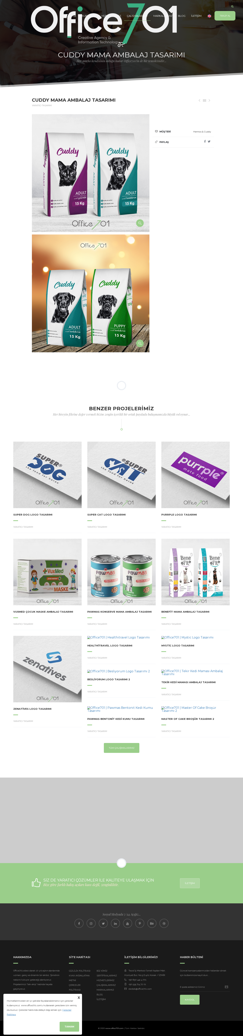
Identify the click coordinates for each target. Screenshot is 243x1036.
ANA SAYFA (69, 15)
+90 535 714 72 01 (137, 984)
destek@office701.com (140, 989)
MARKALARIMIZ (162, 15)
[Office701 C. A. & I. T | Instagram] (91, 923)
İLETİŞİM (196, 15)
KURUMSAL (89, 15)
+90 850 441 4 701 (137, 979)
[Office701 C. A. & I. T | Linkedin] (115, 923)
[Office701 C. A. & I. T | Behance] (151, 923)
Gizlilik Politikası (79, 970)
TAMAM (69, 1026)
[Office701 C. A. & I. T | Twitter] (103, 923)
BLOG (181, 15)
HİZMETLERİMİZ (111, 15)
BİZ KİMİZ (102, 970)
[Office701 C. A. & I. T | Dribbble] (164, 923)
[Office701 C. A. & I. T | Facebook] (79, 923)
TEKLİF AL (225, 15)
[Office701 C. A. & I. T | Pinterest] (139, 923)
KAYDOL (190, 999)
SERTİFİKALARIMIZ (107, 975)
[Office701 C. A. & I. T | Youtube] (127, 923)
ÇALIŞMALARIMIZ (137, 15)
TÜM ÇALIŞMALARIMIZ (121, 747)
